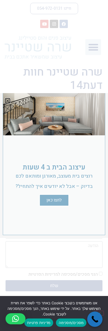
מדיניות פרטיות (39, 322)
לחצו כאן (54, 200)
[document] (54, 165)
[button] (15, 318)
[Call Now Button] (94, 319)
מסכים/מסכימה (71, 322)
